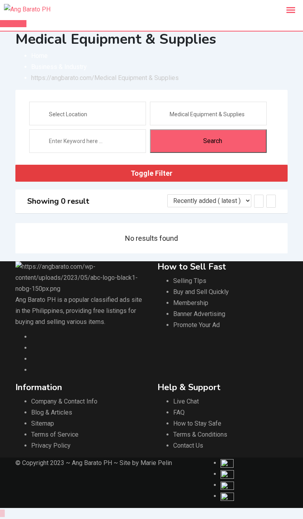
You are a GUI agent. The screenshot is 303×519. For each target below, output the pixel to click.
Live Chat (186, 401)
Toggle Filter (151, 173)
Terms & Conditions (200, 434)
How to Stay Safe (197, 423)
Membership (190, 303)
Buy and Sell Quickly (201, 292)
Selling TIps (189, 281)
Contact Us (188, 445)
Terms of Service (55, 434)
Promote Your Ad (196, 325)
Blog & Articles (51, 412)
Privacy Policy (51, 445)
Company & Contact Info (64, 401)
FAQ (179, 412)
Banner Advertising (199, 314)
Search (212, 141)
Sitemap (42, 423)
